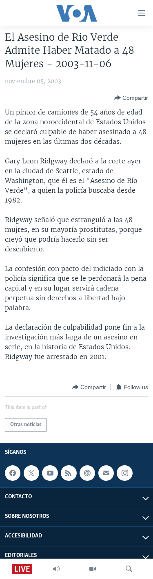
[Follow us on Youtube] (50, 473)
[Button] (131, 98)
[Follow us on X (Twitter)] (31, 473)
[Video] (92, 569)
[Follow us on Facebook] (12, 473)
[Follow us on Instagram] (124, 473)
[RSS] (68, 473)
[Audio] (56, 569)
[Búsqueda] (129, 569)
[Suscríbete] (106, 473)
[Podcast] (87, 473)
